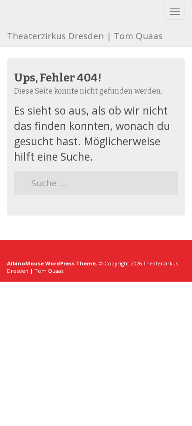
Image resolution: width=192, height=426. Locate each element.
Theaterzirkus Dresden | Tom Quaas (85, 36)
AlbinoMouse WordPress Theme (51, 263)
